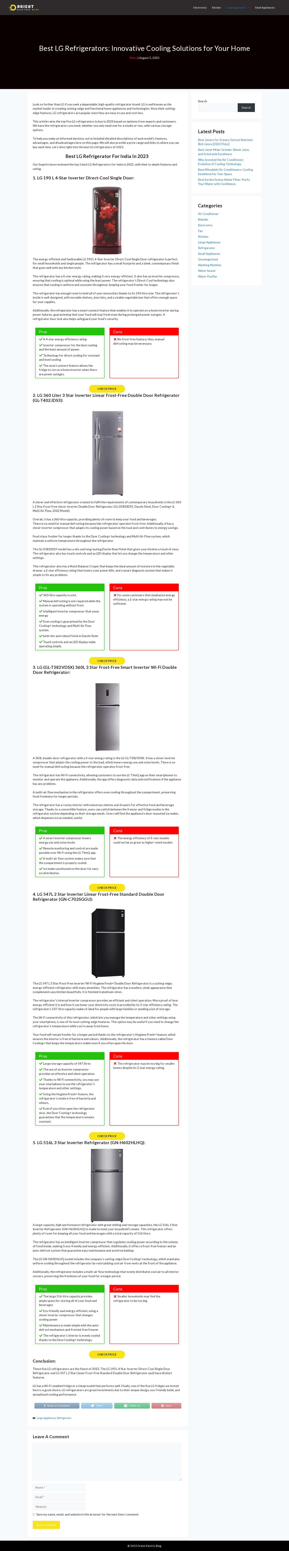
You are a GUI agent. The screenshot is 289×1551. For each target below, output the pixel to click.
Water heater (207, 270)
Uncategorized (208, 259)
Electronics (200, 7)
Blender (203, 219)
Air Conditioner (208, 214)
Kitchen (216, 7)
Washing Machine (209, 265)
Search (202, 101)
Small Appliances (265, 7)
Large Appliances (236, 7)
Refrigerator (64, 1418)
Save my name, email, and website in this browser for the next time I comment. (87, 1514)
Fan (200, 231)
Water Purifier (207, 276)
